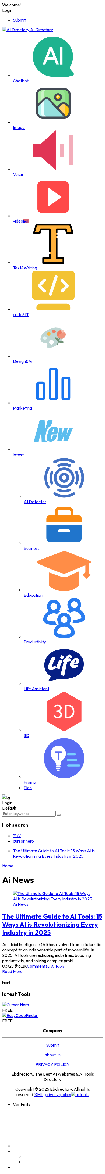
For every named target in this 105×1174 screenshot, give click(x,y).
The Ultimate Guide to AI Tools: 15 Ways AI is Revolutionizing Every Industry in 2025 (54, 853)
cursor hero (23, 841)
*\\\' (17, 835)
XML (38, 1094)
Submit (19, 20)
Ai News (20, 904)
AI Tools (58, 966)
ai (48, 966)
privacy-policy (58, 1094)
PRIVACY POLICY (53, 1064)
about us (53, 1054)
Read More (12, 971)
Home (7, 865)
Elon (28, 787)
